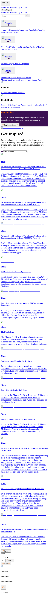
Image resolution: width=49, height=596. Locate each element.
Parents (13, 92)
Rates (18, 107)
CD (38, 47)
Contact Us (5, 105)
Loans (3, 64)
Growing (8, 71)
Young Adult (37, 80)
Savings (33, 47)
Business (15, 80)
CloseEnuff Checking (10, 47)
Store (24, 7)
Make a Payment (22, 64)
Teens (22, 92)
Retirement (20, 78)
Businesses (5, 92)
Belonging (8, 23)
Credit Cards (12, 49)
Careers (13, 107)
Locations (36, 105)
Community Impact (17, 30)
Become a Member (9, 7)
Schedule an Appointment (21, 105)
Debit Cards (25, 47)
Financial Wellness (8, 78)
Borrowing (8, 57)
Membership (14, 32)
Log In (19, 7)
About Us (5, 30)
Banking (8, 40)
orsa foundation (31, 30)
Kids (18, 92)
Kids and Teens (25, 80)
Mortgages (10, 64)
